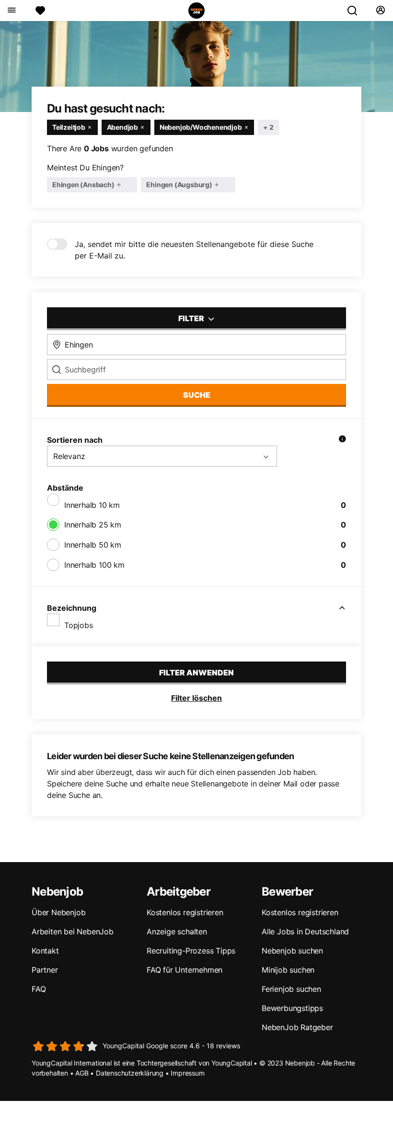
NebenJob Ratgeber (297, 1027)
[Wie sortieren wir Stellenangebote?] (342, 440)
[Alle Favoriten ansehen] (40, 10)
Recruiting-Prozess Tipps (191, 950)
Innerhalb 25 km (92, 524)
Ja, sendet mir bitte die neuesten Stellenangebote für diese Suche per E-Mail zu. (194, 249)
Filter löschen (196, 698)
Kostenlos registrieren (185, 912)
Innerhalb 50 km (92, 545)
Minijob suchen (288, 970)
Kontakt (45, 950)
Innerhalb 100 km (94, 565)
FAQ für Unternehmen (184, 970)
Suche (196, 395)
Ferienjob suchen (291, 989)
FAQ (39, 989)
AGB (81, 1073)
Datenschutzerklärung (129, 1073)
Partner (45, 970)
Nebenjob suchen (292, 950)
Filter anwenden (196, 672)
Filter (192, 318)
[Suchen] (356, 10)
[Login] (380, 10)
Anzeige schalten (177, 931)
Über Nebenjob (58, 912)
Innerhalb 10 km (92, 505)
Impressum (187, 1073)
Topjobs (78, 625)
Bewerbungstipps (292, 1008)
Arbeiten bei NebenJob (73, 931)
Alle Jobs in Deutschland (305, 931)
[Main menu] (11, 10)
